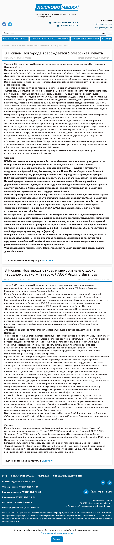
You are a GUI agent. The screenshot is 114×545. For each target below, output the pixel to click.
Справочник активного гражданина (49, 39)
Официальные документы (85, 39)
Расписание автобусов (15, 39)
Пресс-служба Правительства (93, 58)
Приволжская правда (57, 7)
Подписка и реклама (65, 23)
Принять (57, 539)
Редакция (107, 39)
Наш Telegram (10, 24)
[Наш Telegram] (109, 482)
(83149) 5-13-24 (101, 492)
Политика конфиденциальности (57, 533)
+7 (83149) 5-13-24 (102, 24)
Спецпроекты (69, 26)
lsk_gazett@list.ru (103, 28)
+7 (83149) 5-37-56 (22, 502)
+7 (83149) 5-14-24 (25, 497)
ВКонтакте (48, 260)
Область (8, 58)
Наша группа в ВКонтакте (4, 24)
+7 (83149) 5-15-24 (28, 487)
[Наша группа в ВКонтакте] (103, 482)
